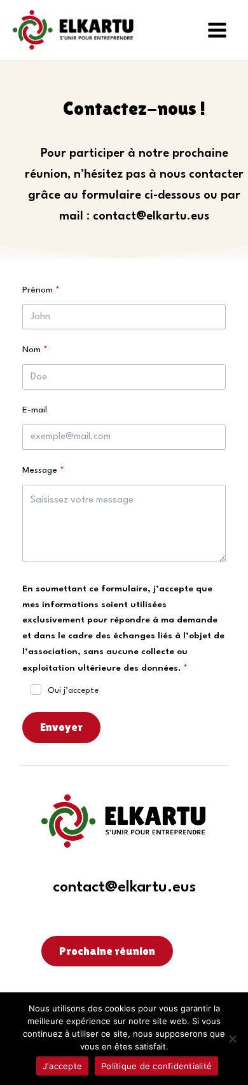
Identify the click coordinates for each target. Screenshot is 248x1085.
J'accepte (62, 1066)
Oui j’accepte (73, 691)
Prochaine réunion (107, 950)
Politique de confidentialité (156, 1066)
